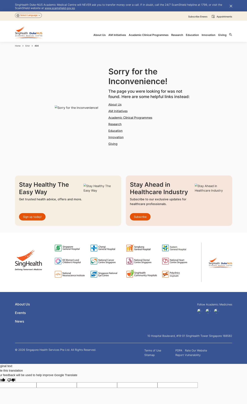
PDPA (178, 350)
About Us (114, 104)
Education (115, 130)
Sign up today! (32, 216)
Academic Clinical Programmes (130, 117)
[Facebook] (200, 311)
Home (17, 45)
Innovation (116, 137)
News (19, 321)
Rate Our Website (196, 350)
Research (115, 124)
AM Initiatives (118, 111)
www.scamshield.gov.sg (60, 8)
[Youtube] (209, 311)
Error (27, 45)
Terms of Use (152, 350)
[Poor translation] (11, 379)
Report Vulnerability (188, 355)
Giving (112, 144)
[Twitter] (217, 311)
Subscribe (140, 216)
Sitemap (149, 355)
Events (20, 313)
